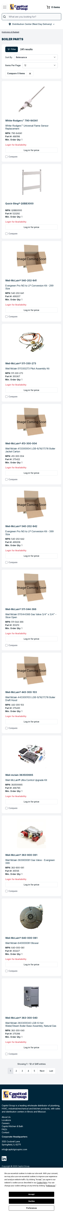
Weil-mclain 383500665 (19, 774)
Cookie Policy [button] (42, 1183)
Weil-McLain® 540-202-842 (21, 526)
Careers (6, 1123)
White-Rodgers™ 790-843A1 (21, 120)
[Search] (4, 16)
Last (51, 1071)
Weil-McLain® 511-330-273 (20, 363)
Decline (31, 1201)
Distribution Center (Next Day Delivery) (32, 24)
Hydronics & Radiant (10, 32)
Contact (5, 1132)
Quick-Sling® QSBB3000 (19, 203)
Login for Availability (15, 145)
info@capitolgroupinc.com (14, 1149)
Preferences (31, 1208)
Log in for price (31, 150)
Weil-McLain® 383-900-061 (21, 854)
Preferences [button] (50, 1186)
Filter (13, 49)
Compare (12, 156)
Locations (6, 1120)
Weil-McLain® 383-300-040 (21, 1017)
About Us (6, 1117)
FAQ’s (4, 1129)
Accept (31, 1194)
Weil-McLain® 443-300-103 (21, 692)
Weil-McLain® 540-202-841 (21, 280)
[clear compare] (30, 73)
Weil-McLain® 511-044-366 (20, 609)
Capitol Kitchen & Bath (12, 1126)
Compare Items (16, 73)
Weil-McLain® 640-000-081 (21, 937)
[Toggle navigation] (5, 7)
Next (42, 1071)
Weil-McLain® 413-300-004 (21, 443)
